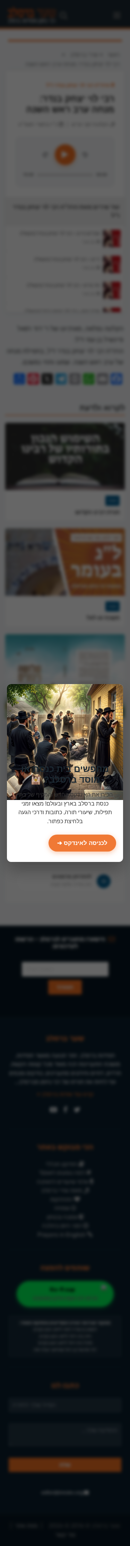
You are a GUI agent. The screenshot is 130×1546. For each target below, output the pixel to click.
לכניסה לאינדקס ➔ (82, 843)
